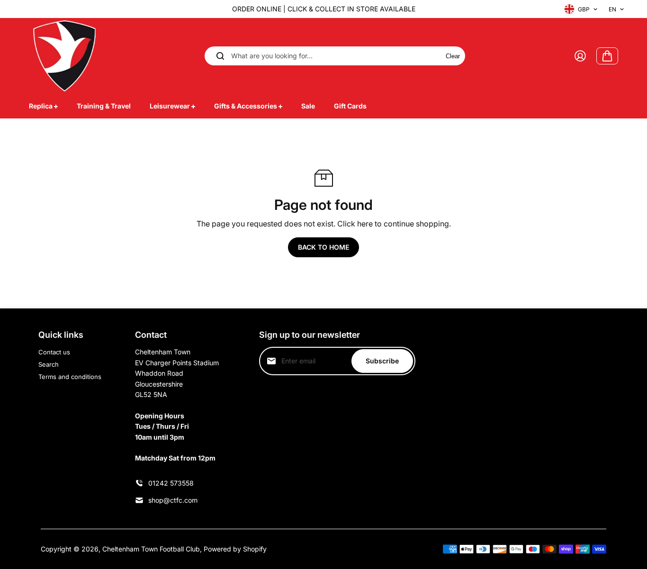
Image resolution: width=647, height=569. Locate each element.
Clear (453, 56)
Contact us (54, 352)
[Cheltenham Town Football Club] (64, 56)
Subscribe (382, 361)
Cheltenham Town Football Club (151, 549)
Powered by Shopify (235, 549)
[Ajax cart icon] (607, 55)
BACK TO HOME (323, 247)
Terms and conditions (69, 376)
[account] (580, 55)
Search (48, 364)
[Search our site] (220, 56)
